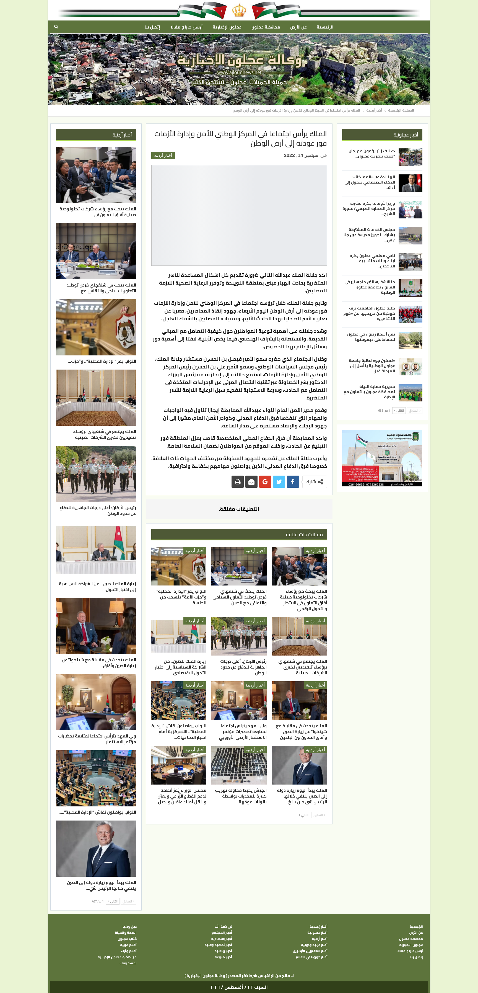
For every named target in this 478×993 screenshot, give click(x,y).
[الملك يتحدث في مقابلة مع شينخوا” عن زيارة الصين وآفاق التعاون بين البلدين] (299, 700)
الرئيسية (325, 27)
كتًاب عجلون (127, 939)
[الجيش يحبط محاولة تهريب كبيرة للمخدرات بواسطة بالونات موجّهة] (239, 765)
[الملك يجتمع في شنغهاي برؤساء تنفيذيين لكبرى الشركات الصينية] (299, 636)
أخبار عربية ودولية (314, 945)
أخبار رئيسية (319, 926)
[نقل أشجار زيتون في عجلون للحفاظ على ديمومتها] (410, 340)
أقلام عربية (128, 945)
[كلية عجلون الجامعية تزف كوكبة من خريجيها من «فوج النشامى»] (410, 314)
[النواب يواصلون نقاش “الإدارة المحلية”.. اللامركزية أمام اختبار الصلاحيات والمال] (179, 700)
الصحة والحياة (126, 932)
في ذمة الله (223, 926)
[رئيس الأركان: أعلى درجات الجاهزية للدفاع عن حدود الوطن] (239, 636)
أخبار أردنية (163, 155)
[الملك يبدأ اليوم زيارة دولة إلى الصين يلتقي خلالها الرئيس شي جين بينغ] (299, 765)
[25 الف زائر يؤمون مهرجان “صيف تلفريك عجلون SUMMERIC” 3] (410, 157)
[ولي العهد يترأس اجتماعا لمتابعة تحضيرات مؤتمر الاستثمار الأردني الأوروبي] (239, 700)
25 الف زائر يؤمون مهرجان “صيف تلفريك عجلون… (372, 153)
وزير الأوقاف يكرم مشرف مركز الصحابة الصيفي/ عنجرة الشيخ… (368, 208)
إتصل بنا (152, 27)
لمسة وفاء (128, 963)
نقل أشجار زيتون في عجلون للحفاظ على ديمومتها (371, 337)
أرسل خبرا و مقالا (186, 27)
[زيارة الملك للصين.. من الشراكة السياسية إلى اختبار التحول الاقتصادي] (179, 636)
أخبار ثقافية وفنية (218, 945)
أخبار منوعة (223, 957)
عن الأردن (298, 27)
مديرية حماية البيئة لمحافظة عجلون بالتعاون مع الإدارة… (369, 392)
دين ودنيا (130, 926)
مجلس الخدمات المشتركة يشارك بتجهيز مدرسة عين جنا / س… (369, 235)
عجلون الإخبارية (227, 27)
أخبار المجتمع (221, 932)
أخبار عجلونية (317, 932)
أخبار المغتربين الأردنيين (310, 951)
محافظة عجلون (265, 27)
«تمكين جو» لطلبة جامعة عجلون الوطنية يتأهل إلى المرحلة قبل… (372, 366)
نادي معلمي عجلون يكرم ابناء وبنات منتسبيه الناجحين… (372, 261)
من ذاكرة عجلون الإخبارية (117, 957)
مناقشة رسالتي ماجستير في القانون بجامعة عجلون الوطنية (369, 287)
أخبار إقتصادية (221, 939)
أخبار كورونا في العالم (312, 957)
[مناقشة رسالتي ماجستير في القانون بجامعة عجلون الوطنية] (410, 288)
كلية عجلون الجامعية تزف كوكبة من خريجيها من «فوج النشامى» (369, 313)
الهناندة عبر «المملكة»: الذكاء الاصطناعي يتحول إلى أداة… (369, 182)
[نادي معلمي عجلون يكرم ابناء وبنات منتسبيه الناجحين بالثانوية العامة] (410, 262)
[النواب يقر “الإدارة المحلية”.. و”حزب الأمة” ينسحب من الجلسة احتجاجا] (179, 566)
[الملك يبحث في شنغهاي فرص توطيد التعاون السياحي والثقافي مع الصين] (239, 566)
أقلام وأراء (129, 951)
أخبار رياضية (223, 951)
